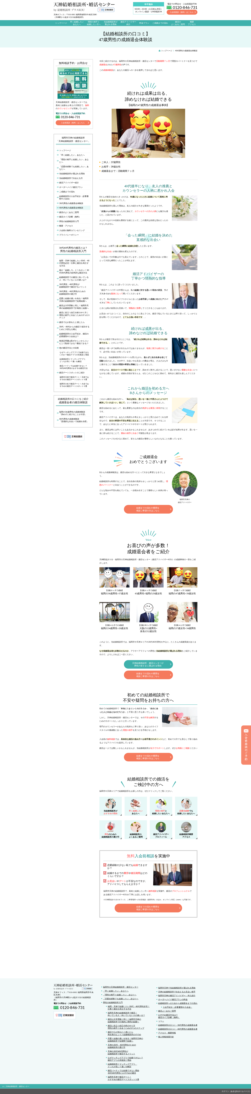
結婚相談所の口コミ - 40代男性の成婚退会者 (177, 1029)
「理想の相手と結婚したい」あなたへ (119, 995)
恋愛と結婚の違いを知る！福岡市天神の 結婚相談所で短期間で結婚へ (125, 1039)
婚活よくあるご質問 (167, 1011)
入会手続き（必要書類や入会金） (177, 1007)
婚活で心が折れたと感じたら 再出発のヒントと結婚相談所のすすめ (124, 1033)
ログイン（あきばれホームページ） (236, 1091)
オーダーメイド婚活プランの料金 (173, 999)
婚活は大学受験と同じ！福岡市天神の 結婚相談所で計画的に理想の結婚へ (124, 1020)
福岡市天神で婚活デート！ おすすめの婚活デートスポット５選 (123, 1078)
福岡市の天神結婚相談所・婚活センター (120, 987)
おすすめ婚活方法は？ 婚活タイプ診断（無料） (169, 1016)
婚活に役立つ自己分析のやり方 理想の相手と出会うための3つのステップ (126, 1026)
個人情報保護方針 (166, 1037)
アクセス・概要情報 (167, 1033)
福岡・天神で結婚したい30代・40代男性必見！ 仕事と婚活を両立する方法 (129, 1007)
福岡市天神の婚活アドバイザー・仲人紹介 (176, 995)
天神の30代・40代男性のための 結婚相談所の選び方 (122, 1046)
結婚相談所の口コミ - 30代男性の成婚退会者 (177, 1025)
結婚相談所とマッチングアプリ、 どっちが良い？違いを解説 (122, 1065)
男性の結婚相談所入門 (113, 1002)
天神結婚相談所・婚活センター (17, 1086)
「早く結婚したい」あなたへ (116, 991)
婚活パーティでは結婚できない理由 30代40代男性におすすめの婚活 (123, 1071)
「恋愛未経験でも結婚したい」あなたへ (120, 998)
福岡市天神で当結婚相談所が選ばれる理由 (176, 988)
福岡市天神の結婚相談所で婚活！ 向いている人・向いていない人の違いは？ (126, 1014)
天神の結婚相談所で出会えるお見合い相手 (176, 992)
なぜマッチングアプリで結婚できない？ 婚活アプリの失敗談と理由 (125, 1058)
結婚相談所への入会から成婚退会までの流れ (177, 1003)
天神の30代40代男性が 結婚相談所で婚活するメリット (121, 1052)
